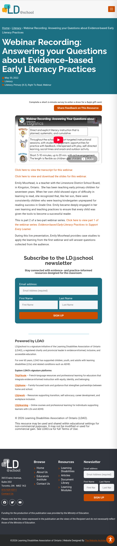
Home (6, 28)
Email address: (28, 284)
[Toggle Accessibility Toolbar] (110, 539)
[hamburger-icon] (111, 9)
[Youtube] (20, 502)
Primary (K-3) (20, 85)
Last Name (65, 298)
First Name (26, 298)
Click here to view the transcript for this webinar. (44, 170)
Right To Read (35, 85)
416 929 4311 (9, 489)
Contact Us (7, 493)
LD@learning (21, 405)
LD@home (20, 385)
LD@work (20, 395)
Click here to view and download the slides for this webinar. (51, 176)
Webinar (47, 85)
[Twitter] (12, 502)
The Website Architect (96, 540)
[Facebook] (4, 502)
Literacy (16, 28)
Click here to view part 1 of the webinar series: (56, 225)
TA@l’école (20, 375)
